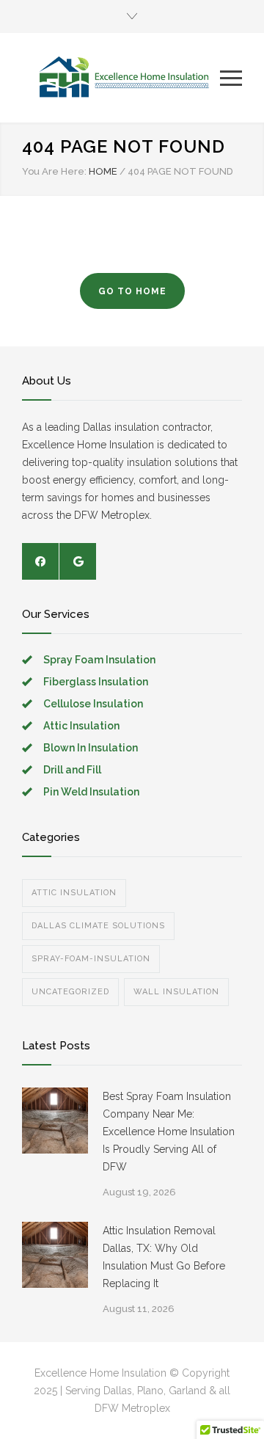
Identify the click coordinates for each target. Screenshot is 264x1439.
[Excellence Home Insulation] (121, 77)
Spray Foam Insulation (99, 660)
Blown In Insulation (90, 748)
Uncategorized (70, 992)
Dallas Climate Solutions (98, 925)
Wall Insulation (176, 992)
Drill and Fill (72, 770)
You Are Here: (54, 171)
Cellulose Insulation (93, 704)
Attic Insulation (81, 726)
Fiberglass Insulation (95, 682)
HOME (103, 171)
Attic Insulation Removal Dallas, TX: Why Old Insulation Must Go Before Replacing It (164, 1257)
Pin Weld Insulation (91, 792)
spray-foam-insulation (91, 958)
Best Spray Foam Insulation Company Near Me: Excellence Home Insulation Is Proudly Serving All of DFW (169, 1131)
